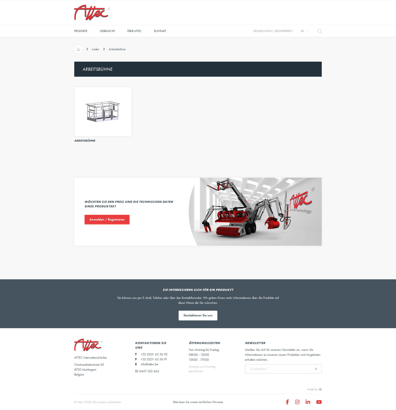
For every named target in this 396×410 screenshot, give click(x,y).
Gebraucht (107, 31)
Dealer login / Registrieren (272, 31)
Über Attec (134, 31)
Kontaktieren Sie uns (198, 315)
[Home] (78, 49)
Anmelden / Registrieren (107, 219)
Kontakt (160, 31)
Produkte (80, 31)
